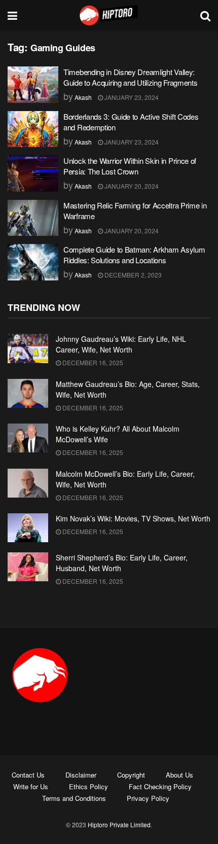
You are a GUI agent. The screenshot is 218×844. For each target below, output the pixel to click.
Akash (83, 97)
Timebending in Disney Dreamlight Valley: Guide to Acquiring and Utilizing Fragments (130, 77)
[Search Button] (205, 15)
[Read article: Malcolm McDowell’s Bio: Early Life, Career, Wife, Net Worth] (28, 483)
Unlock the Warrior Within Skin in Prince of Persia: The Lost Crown (129, 166)
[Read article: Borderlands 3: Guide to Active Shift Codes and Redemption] (33, 129)
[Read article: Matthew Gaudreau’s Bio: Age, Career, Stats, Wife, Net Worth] (28, 393)
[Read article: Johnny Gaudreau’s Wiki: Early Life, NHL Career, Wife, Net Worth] (28, 348)
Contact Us (28, 775)
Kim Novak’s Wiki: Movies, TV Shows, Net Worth (133, 518)
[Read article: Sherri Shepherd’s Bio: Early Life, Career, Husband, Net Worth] (28, 566)
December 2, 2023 (132, 274)
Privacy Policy (148, 798)
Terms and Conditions (74, 798)
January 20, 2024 (131, 186)
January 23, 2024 (131, 97)
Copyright (131, 775)
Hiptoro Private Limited (119, 824)
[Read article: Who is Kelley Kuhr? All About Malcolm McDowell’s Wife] (28, 438)
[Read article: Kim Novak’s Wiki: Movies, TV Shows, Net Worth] (28, 527)
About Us (179, 775)
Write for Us (30, 786)
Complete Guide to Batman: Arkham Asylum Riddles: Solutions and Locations (134, 254)
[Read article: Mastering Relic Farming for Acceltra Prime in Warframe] (33, 218)
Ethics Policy (88, 786)
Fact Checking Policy (160, 786)
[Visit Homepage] (109, 15)
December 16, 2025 (92, 362)
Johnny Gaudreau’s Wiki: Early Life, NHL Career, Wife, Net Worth (121, 344)
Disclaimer (80, 775)
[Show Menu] (12, 15)
